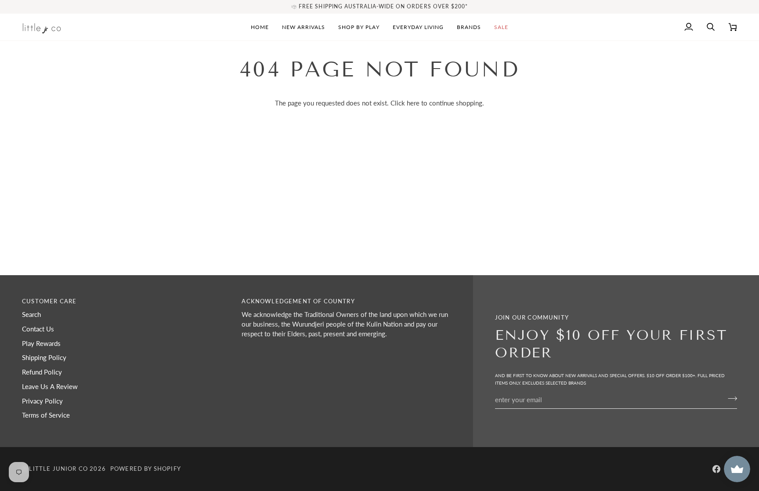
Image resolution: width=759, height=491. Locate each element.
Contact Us (38, 329)
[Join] (730, 399)
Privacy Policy (42, 401)
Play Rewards (41, 343)
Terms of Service (46, 415)
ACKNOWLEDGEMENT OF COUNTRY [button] (298, 301)
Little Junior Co (58, 468)
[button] (359, 27)
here (413, 103)
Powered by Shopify (145, 468)
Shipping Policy (44, 357)
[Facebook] (716, 469)
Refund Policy (42, 372)
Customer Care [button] (49, 301)
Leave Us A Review (50, 386)
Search (31, 314)
